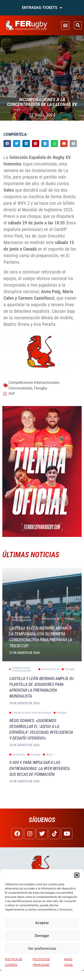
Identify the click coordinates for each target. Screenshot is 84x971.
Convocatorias (20, 388)
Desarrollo (18, 754)
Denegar (42, 935)
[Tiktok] (54, 833)
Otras (49, 754)
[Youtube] (66, 833)
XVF (11, 394)
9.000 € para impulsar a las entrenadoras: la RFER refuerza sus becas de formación (39, 768)
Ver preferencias (42, 948)
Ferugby (40, 388)
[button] (76, 875)
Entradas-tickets (39, 7)
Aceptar (42, 923)
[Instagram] (29, 833)
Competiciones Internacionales (33, 382)
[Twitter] (42, 833)
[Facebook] (17, 833)
